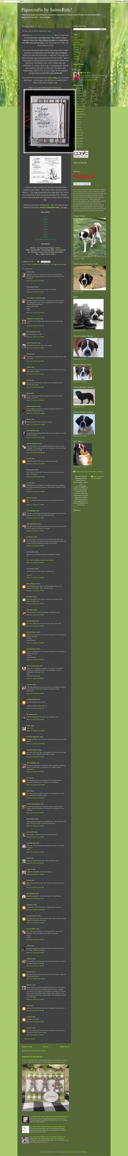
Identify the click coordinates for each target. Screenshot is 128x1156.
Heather (29, 959)
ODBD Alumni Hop (38, 264)
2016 (77, 96)
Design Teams (77, 45)
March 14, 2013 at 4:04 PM (35, 590)
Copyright (76, 42)
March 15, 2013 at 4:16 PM (35, 837)
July (76, 119)
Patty (28, 393)
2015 (77, 99)
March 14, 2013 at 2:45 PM (35, 546)
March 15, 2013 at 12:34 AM (36, 743)
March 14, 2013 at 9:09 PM (35, 708)
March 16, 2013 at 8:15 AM (35, 939)
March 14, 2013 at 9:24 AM (35, 361)
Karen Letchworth (33, 666)
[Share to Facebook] (48, 262)
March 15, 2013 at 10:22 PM (36, 923)
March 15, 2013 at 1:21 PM (35, 826)
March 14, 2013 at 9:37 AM (35, 387)
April (28, 858)
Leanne (29, 1016)
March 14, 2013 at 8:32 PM (35, 693)
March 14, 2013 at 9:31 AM (35, 374)
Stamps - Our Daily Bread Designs (55, 264)
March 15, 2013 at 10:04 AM (36, 785)
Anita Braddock (32, 524)
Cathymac (30, 537)
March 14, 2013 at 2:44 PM (35, 531)
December (78, 106)
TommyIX (71, 1152)
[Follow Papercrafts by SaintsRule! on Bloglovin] (82, 185)
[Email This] (42, 262)
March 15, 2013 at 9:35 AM (35, 772)
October (77, 111)
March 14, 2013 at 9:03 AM (35, 292)
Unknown (30, 498)
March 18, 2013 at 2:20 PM (35, 999)
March (77, 130)
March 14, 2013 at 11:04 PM (35, 730)
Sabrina (29, 985)
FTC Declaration (78, 40)
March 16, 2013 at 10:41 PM (36, 979)
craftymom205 (31, 699)
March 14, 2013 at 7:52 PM (35, 643)
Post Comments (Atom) (38, 1051)
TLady (29, 483)
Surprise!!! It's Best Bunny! (32, 1057)
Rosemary (30, 714)
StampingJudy (31, 331)
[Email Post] (38, 261)
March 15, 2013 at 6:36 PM (35, 863)
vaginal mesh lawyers (47, 560)
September (78, 114)
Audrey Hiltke (31, 929)
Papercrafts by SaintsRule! (47, 9)
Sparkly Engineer (32, 443)
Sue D (29, 458)
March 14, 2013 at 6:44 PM (35, 615)
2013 (77, 104)
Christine (30, 596)
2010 (77, 144)
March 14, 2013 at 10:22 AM (36, 437)
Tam (28, 1005)
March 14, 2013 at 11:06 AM (35, 463)
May (76, 125)
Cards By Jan (31, 843)
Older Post (64, 1047)
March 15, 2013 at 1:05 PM (35, 813)
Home (45, 1047)
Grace (29, 272)
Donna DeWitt (31, 763)
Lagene (29, 869)
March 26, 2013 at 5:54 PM (35, 1035)
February (78, 132)
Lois (28, 778)
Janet (28, 945)
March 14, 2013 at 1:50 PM (35, 505)
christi (29, 367)
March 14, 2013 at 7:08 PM (35, 626)
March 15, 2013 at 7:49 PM (35, 874)
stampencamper (32, 750)
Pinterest (76, 59)
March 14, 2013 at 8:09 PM (35, 678)
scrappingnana (32, 916)
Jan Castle (30, 832)
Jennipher (30, 610)
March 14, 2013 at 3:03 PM (35, 562)
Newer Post (27, 1047)
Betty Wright (31, 893)
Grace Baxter (31, 430)
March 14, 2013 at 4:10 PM (35, 603)
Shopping (76, 52)
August (77, 117)
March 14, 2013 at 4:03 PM (35, 577)
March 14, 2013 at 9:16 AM (35, 337)
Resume (76, 47)
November (78, 109)
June (76, 122)
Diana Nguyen (31, 583)
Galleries (76, 49)
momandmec (31, 621)
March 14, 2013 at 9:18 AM (35, 348)
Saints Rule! (86, 72)
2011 (77, 141)
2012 (77, 138)
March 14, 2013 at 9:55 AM (35, 400)
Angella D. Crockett (33, 318)
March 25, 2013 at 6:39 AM (35, 1022)
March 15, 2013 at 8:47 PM (35, 887)
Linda (28, 880)
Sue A (28, 791)
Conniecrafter (31, 511)
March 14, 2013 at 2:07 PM (35, 518)
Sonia (28, 725)
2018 (77, 91)
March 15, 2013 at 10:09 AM (36, 798)
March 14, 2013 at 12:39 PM (36, 491)
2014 (77, 101)
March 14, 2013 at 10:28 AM (36, 452)
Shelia (29, 354)
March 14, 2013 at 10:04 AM (36, 413)
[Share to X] (46, 262)
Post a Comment (30, 1039)
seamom (29, 684)
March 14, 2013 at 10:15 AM (36, 424)
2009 (77, 146)
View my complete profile (88, 80)
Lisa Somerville (32, 343)
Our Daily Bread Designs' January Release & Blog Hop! (47, 1136)
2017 (77, 93)
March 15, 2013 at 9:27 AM (35, 757)
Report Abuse (78, 64)
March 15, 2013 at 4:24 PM (35, 852)
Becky (29, 419)
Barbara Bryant (32, 406)
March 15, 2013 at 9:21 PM (35, 898)
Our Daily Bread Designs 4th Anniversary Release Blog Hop (49, 1116)
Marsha (29, 972)
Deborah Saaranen (33, 736)
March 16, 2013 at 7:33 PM (35, 966)
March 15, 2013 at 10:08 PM (36, 910)
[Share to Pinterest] (49, 262)
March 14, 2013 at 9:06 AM (35, 325)
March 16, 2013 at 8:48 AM (35, 952)
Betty (28, 380)
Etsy (74, 54)
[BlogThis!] (44, 262)
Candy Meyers (31, 632)
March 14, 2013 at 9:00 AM (35, 281)
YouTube (76, 57)
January (77, 135)
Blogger (84, 1152)
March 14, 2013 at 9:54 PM (35, 719)
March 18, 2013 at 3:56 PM (35, 1010)
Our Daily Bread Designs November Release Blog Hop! (47, 1126)
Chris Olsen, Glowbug (34, 298)
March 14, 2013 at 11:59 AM (35, 477)
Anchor (55, 88)
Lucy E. (29, 1028)
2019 (77, 88)
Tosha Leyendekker (33, 804)
